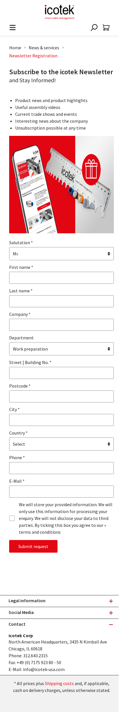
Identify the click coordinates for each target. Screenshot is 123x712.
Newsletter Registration (33, 55)
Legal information (27, 600)
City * (14, 409)
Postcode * (20, 386)
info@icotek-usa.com (44, 669)
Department (21, 338)
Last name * (21, 291)
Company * (20, 314)
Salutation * (21, 242)
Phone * (17, 457)
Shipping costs (59, 683)
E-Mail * (17, 481)
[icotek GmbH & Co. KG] (59, 12)
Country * (18, 433)
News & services (44, 47)
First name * (21, 267)
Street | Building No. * (30, 362)
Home (15, 47)
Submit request (33, 546)
